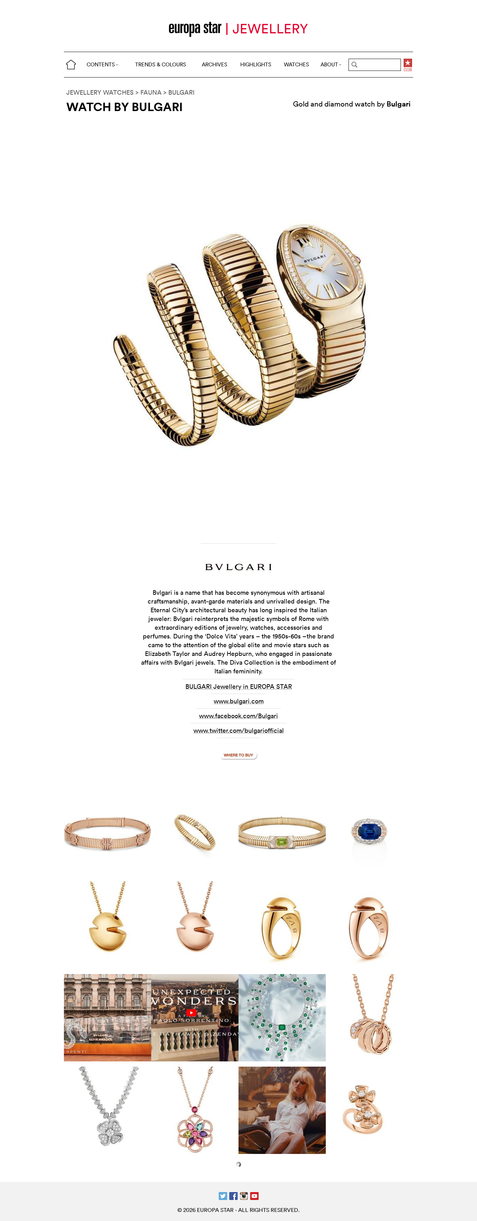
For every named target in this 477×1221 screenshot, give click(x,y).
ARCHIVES (214, 64)
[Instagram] (244, 1195)
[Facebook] (233, 1195)
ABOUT (329, 64)
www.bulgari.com (239, 701)
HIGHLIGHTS (255, 64)
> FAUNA (148, 92)
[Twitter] (223, 1195)
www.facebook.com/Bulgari (238, 716)
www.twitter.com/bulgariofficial (238, 730)
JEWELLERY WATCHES (100, 92)
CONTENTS (101, 64)
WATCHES (296, 64)
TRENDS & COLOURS (160, 64)
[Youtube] (254, 1195)
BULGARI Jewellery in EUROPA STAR (238, 686)
